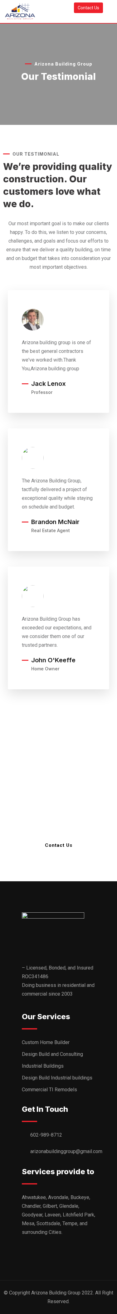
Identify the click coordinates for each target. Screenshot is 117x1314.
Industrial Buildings (43, 1066)
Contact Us (88, 7)
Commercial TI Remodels (49, 1090)
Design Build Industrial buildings (57, 1078)
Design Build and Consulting (52, 1054)
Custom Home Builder (46, 1042)
